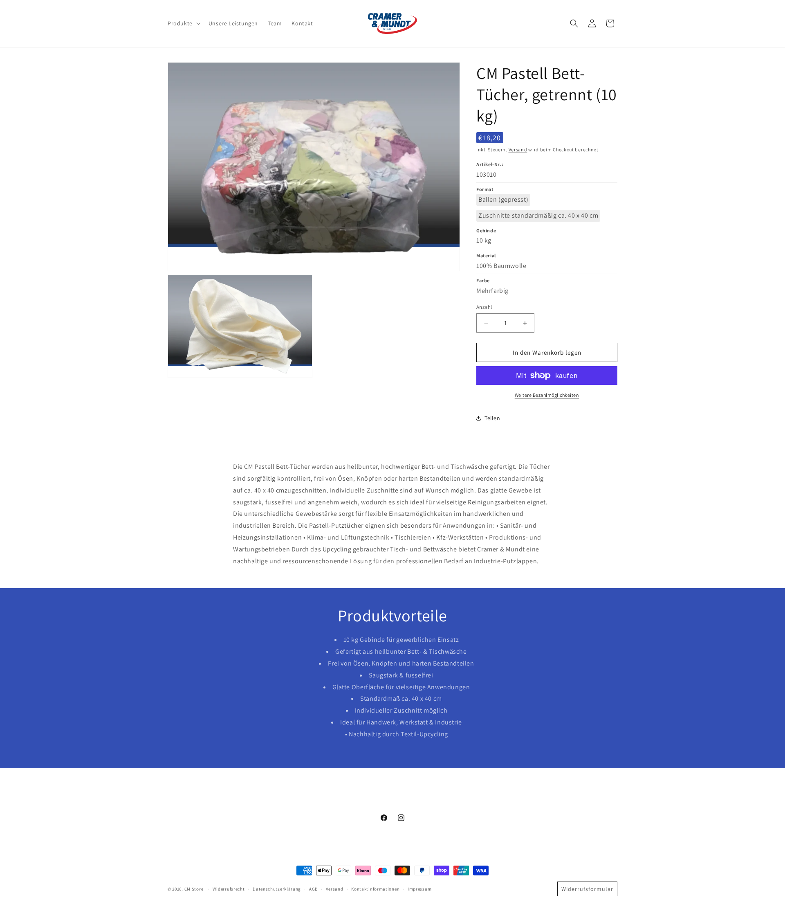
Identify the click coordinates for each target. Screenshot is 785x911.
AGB (313, 889)
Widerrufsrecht (229, 889)
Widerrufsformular (587, 889)
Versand (518, 149)
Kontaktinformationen (375, 889)
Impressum (419, 889)
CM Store (194, 889)
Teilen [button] (492, 418)
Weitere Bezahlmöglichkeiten (547, 395)
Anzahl (484, 307)
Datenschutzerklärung (277, 889)
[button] (183, 23)
